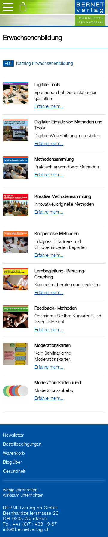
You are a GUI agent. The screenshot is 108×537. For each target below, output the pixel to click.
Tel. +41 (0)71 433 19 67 (30, 523)
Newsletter (13, 435)
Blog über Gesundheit (14, 466)
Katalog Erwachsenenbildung (39, 63)
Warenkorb (14, 453)
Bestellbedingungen (22, 444)
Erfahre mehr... (48, 106)
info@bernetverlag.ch (26, 529)
